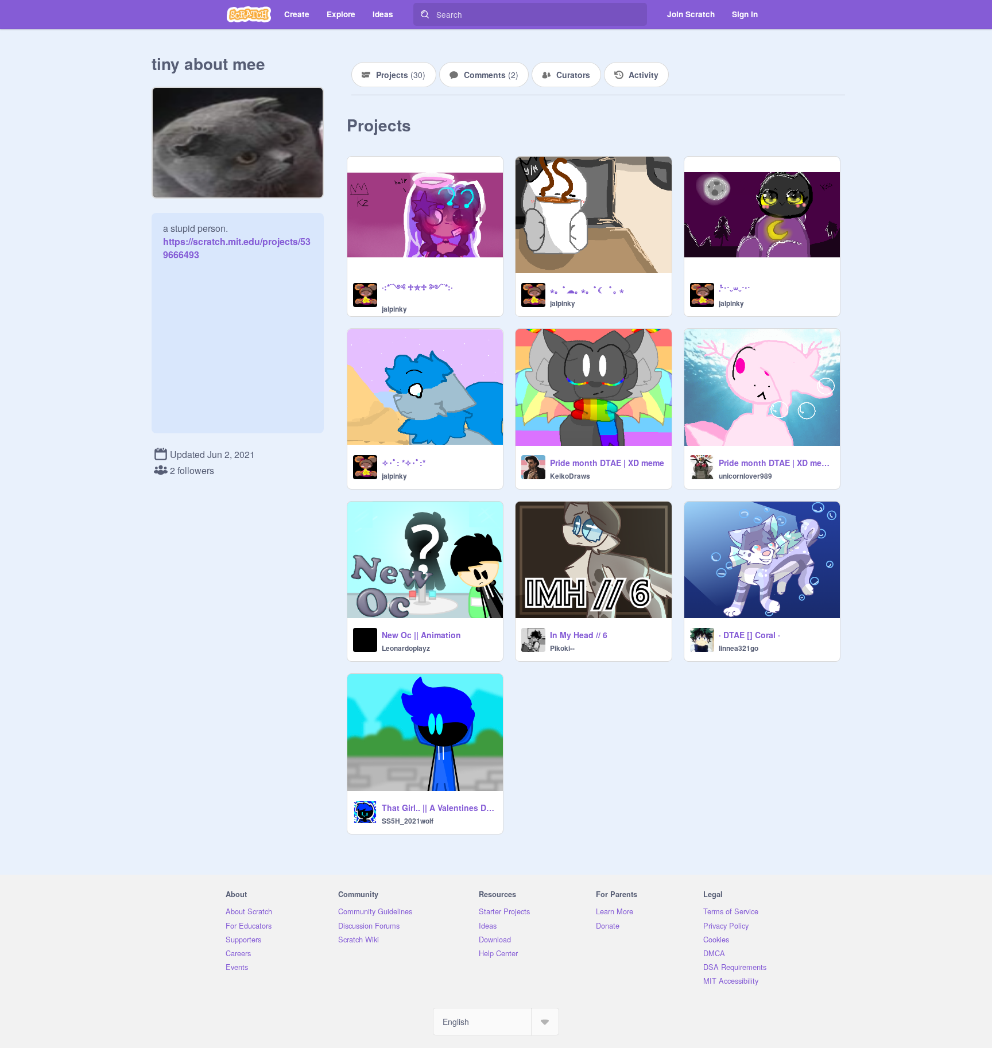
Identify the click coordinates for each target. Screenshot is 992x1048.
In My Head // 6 (578, 635)
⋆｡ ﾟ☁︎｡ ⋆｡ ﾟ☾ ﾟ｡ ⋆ (587, 290)
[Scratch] (249, 14)
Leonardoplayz (406, 648)
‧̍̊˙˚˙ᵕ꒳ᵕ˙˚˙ (734, 290)
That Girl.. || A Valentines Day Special (439, 807)
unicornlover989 (745, 476)
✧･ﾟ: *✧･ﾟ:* (403, 462)
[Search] (424, 14)
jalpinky (394, 309)
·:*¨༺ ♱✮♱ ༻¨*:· (417, 287)
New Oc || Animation (421, 635)
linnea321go (738, 648)
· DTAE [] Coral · (749, 635)
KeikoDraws (570, 476)
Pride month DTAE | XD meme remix (776, 462)
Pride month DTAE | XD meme (607, 462)
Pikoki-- (562, 648)
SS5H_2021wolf (407, 821)
